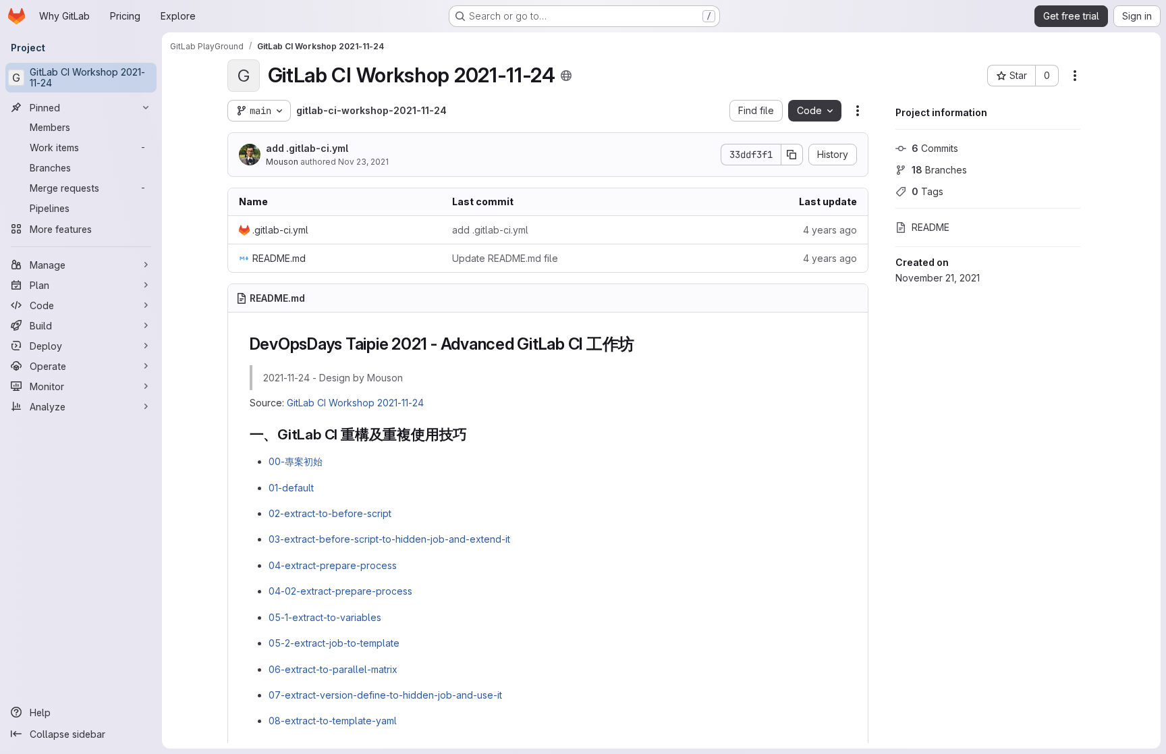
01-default (291, 487)
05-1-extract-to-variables (325, 617)
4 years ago (830, 230)
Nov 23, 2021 (363, 162)
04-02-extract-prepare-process (340, 591)
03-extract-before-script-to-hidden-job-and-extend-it (389, 539)
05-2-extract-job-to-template (334, 643)
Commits (935, 148)
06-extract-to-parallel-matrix (333, 669)
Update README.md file (505, 258)
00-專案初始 (296, 461)
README (930, 227)
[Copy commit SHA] (792, 154)
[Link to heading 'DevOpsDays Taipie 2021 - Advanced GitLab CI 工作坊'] (643, 344)
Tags (927, 191)
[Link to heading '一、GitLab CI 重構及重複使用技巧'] (474, 434)
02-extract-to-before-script (330, 513)
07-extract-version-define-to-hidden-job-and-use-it (385, 695)
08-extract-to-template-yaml (333, 720)
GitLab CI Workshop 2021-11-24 (355, 402)
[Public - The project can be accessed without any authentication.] (566, 75)
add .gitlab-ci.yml (307, 148)
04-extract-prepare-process (333, 565)
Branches (939, 170)
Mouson (282, 162)
